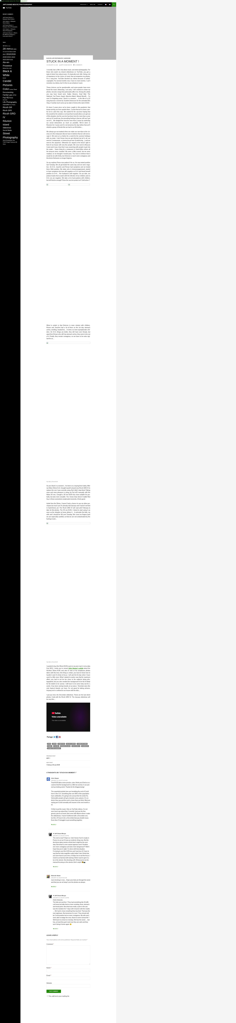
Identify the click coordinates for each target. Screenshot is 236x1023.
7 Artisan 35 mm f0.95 (53, 764)
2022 (49, 743)
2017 (4, 54)
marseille (6, 105)
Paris (13, 104)
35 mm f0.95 (61, 743)
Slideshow (67, 58)
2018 (8, 54)
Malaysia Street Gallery (8, 19)
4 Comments (78, 65)
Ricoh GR (7, 107)
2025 (11, 59)
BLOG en (48, 58)
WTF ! (50, 757)
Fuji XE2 (56, 746)
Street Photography (54, 748)
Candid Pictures (82, 743)
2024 (8, 59)
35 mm (13, 49)
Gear (11, 98)
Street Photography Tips (9, 140)
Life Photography (57, 58)
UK (16, 142)
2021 (9, 57)
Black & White (71, 743)
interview (5, 99)
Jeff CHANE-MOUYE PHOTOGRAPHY (17, 4)
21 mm (8, 45)
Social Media (7, 130)
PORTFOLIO (83, 4)
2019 (13, 54)
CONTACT (100, 4)
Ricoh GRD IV (76, 746)
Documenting (8, 92)
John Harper (55, 778)
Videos (4, 144)
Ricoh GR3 (7, 110)
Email (48, 975)
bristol (4, 78)
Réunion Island (65, 746)
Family (50, 746)
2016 (14, 51)
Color (6, 89)
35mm (11, 51)
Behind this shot (7, 68)
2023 (4, 59)
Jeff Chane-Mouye (66, 65)
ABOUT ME (92, 4)
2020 (5, 57)
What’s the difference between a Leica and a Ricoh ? (10, 34)
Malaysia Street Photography (10, 27)
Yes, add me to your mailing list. (59, 996)
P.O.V (10, 104)
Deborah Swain (56, 875)
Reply (54, 824)
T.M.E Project (6, 142)
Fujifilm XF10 (12, 95)
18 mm (5, 46)
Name (48, 968)
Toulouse (12, 142)
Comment (50, 944)
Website (49, 983)
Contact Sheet (13, 89)
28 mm (54, 743)
